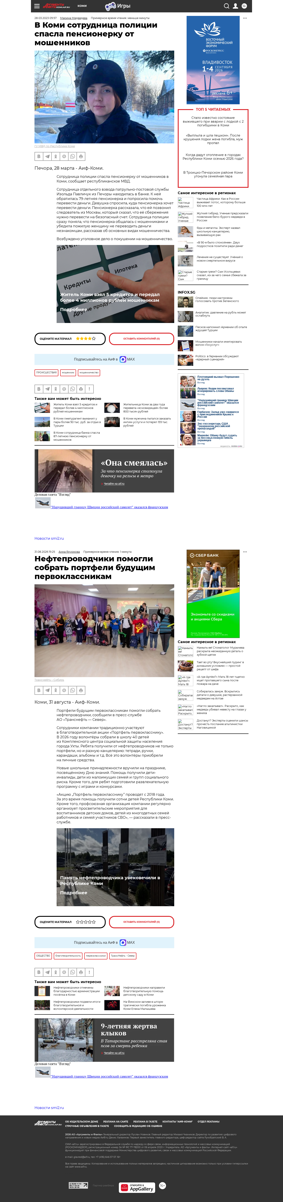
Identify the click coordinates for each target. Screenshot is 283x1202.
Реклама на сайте (115, 1121)
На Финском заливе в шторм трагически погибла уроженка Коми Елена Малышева (144, 1005)
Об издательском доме (81, 1121)
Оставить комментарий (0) (141, 338)
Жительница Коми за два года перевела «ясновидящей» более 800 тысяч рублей (145, 408)
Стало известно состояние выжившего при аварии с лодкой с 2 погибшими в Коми (213, 121)
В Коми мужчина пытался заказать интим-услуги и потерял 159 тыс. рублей (147, 422)
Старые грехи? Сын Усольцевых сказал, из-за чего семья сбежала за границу (221, 275)
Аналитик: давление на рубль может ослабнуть (220, 314)
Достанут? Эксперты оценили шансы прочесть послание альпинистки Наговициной (222, 724)
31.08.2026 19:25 (44, 551)
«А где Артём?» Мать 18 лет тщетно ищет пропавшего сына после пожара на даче (221, 680)
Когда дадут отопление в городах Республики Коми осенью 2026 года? (213, 157)
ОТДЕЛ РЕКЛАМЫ (208, 1121)
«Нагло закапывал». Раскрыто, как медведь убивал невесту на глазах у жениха (221, 709)
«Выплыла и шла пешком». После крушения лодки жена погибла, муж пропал (213, 139)
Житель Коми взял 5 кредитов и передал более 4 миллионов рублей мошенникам (110, 297)
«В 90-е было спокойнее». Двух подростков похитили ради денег (220, 244)
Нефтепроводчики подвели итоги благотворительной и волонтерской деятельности (77, 1005)
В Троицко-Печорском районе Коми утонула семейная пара (213, 174)
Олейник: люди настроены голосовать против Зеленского (217, 299)
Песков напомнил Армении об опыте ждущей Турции (221, 329)
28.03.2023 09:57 (45, 18)
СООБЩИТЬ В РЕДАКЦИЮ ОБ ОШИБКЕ (138, 1126)
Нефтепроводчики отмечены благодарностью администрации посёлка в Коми (77, 991)
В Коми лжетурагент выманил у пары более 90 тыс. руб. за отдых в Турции (77, 422)
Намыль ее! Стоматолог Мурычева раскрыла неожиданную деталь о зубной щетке (220, 651)
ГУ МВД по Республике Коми (54, 146)
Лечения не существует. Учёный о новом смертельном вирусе (220, 258)
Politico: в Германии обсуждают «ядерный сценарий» (217, 358)
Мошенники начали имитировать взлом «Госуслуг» (218, 343)
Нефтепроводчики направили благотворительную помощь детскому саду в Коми (144, 991)
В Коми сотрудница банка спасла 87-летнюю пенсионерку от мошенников (77, 436)
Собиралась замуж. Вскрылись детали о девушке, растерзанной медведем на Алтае (219, 695)
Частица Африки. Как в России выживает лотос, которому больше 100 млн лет (221, 202)
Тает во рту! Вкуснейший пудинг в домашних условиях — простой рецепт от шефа (220, 666)
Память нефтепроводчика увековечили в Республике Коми (110, 880)
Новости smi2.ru (49, 538)
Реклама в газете (145, 1121)
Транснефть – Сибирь (49, 680)
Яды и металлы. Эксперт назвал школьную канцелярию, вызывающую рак (218, 231)
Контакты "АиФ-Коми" (178, 1121)
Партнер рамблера (103, 1185)
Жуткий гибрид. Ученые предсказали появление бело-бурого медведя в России (222, 217)
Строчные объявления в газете (87, 1126)
